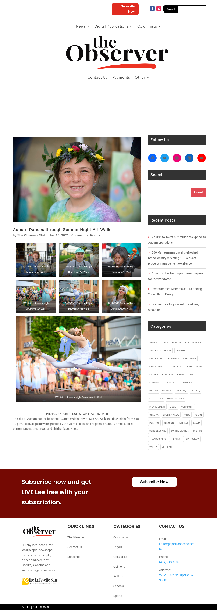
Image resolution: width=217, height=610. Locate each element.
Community (80, 235)
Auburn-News (193, 342)
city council (157, 366)
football (155, 382)
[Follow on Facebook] (152, 8)
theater (175, 439)
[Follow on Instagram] (158, 8)
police (198, 415)
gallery (170, 382)
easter (153, 374)
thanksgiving (157, 439)
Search (199, 192)
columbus (175, 366)
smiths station (180, 431)
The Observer (76, 537)
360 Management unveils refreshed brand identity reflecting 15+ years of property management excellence (173, 258)
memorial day (175, 399)
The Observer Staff (32, 235)
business (173, 358)
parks (187, 415)
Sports (117, 596)
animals (154, 342)
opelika (154, 415)
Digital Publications (111, 26)
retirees (183, 423)
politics (154, 423)
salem (196, 423)
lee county (156, 399)
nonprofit (187, 407)
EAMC (199, 366)
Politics (118, 576)
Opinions (119, 566)
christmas (189, 358)
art (166, 342)
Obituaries (120, 557)
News (81, 26)
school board (157, 431)
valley (153, 447)
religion (169, 423)
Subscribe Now (154, 481)
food (193, 374)
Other (140, 77)
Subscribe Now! (128, 9)
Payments (121, 77)
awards (180, 350)
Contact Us (98, 77)
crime (188, 366)
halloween (185, 382)
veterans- (168, 447)
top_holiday (192, 439)
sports (197, 431)
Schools (118, 586)
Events (95, 235)
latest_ (195, 391)
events (181, 374)
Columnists (147, 26)
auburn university (160, 350)
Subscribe (73, 557)
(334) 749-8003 (169, 562)
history (167, 391)
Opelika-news (171, 415)
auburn (176, 342)
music (173, 407)
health (153, 391)
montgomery (157, 407)
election (167, 374)
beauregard (156, 358)
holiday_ (181, 391)
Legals (117, 547)
